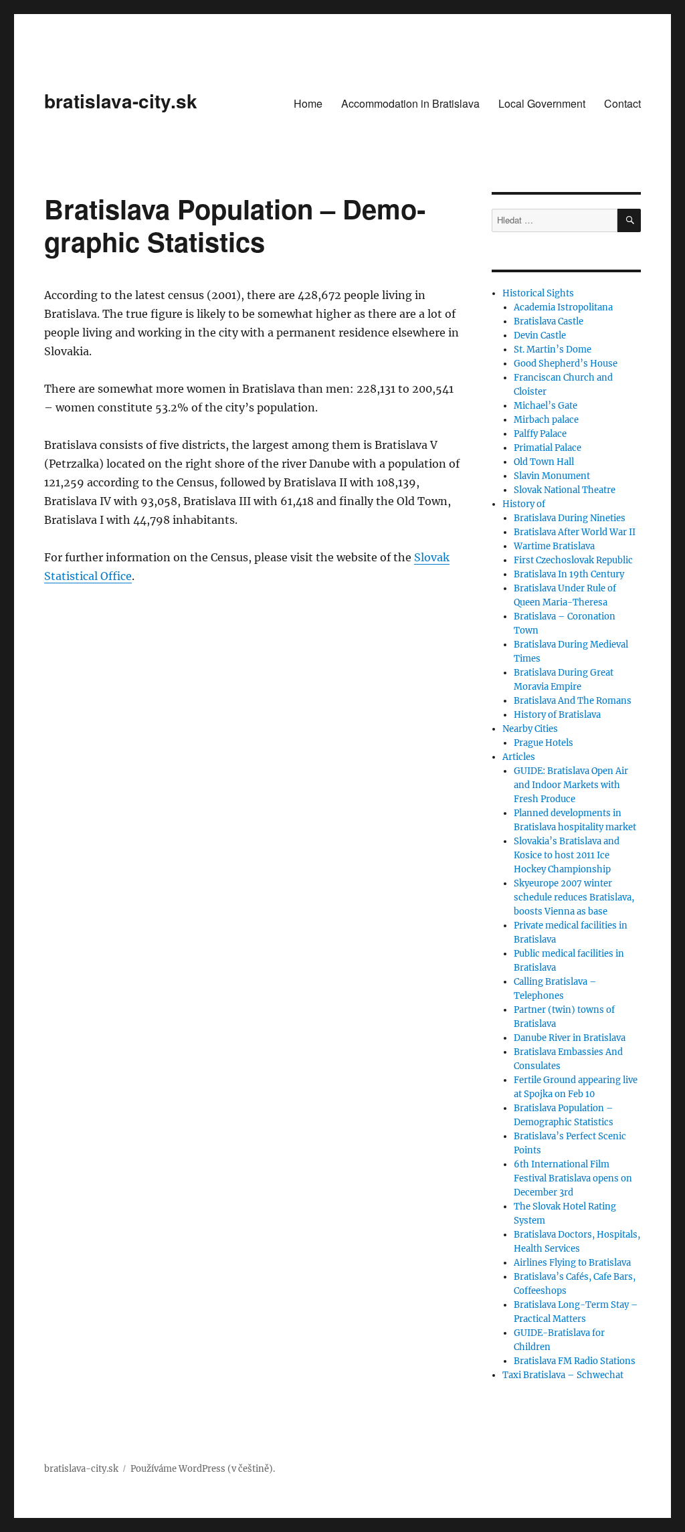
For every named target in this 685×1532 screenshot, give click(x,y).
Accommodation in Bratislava (410, 103)
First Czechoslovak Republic (573, 560)
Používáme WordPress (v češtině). (202, 1468)
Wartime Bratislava (554, 546)
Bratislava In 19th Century (569, 574)
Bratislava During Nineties (569, 518)
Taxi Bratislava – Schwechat (562, 1375)
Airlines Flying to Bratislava (572, 1262)
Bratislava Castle (548, 321)
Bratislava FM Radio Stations (574, 1361)
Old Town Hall (544, 462)
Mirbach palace (546, 419)
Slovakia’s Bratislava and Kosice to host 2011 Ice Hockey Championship (566, 855)
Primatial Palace (547, 448)
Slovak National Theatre (564, 490)
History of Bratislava (557, 715)
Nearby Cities (530, 729)
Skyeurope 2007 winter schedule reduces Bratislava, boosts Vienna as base (574, 897)
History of (523, 504)
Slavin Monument (552, 476)
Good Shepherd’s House (565, 363)
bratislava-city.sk (120, 100)
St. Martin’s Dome (552, 349)
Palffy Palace (540, 434)
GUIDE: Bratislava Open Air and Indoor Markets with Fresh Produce (571, 785)
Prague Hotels (543, 743)
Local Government (541, 103)
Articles (518, 757)
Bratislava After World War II (574, 532)
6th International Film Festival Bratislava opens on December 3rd (573, 1178)
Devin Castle (540, 335)
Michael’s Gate (545, 405)
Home (308, 103)
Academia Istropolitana (563, 307)
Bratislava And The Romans (572, 700)
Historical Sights (538, 293)
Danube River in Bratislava (569, 1038)
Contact (622, 103)
